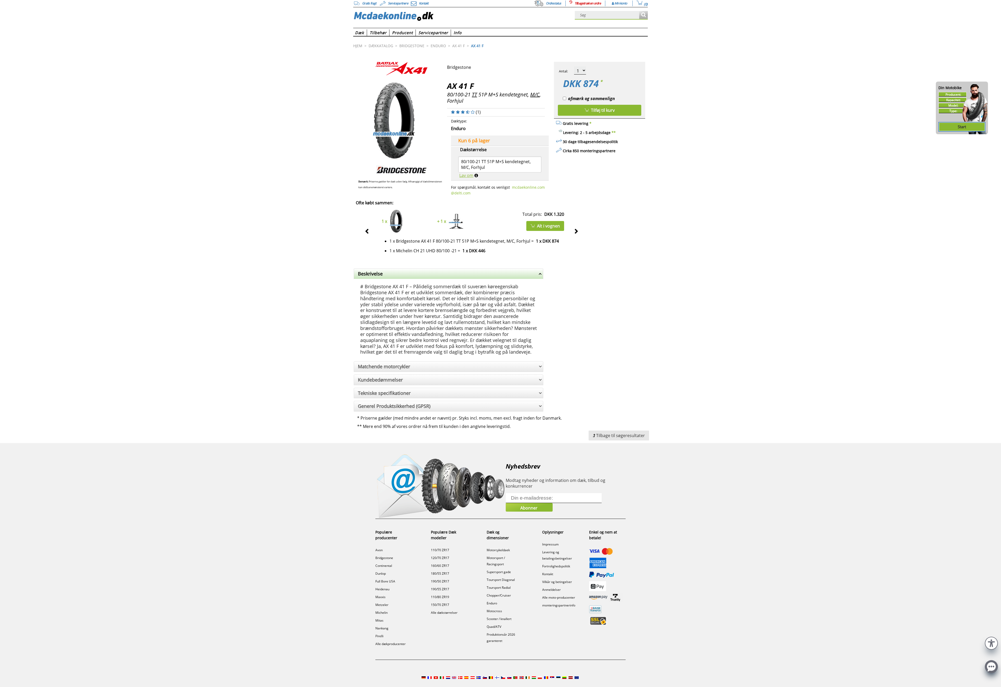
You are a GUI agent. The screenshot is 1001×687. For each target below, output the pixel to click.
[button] (991, 642)
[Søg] (643, 15)
